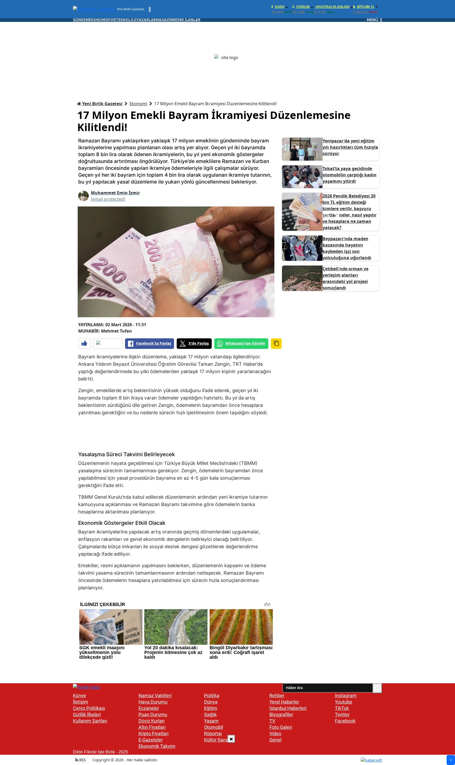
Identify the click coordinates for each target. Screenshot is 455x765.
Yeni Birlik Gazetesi (101, 104)
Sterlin (302, 6)
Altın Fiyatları (152, 727)
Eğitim (210, 708)
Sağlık (210, 714)
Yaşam (211, 721)
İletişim (80, 702)
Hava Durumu (153, 702)
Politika (211, 695)
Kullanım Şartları (90, 721)
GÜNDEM (81, 20)
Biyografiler (281, 714)
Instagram (346, 695)
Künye (79, 695)
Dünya (210, 702)
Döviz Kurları (152, 721)
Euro (279, 6)
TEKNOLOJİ (126, 20)
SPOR (111, 20)
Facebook (345, 721)
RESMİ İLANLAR (186, 20)
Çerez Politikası (89, 708)
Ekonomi (138, 104)
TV (272, 721)
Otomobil (213, 727)
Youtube (343, 702)
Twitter (342, 714)
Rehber (276, 695)
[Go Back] (451, 760)
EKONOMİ (97, 20)
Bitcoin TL (365, 6)
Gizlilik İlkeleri (87, 714)
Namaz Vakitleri (155, 695)
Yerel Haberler (284, 702)
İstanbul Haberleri (287, 708)
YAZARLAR (146, 20)
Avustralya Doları (332, 6)
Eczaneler (149, 708)
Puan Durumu (153, 714)
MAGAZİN (164, 20)
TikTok (342, 708)
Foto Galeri (280, 727)
